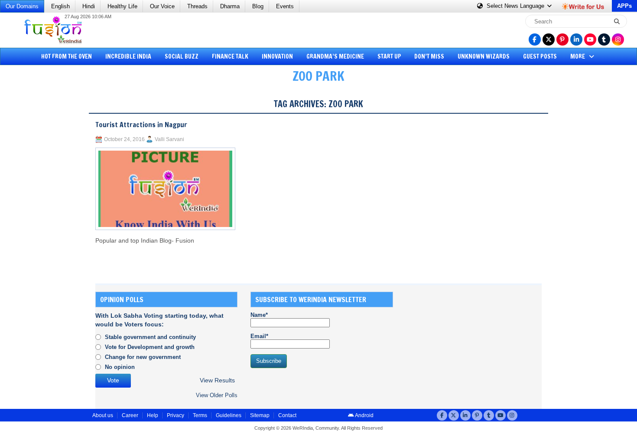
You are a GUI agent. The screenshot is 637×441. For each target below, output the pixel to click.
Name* (259, 315)
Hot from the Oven (66, 56)
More (578, 56)
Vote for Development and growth (150, 347)
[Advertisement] (39, 223)
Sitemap (260, 415)
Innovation (277, 56)
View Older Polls (216, 395)
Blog (257, 6)
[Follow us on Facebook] (535, 39)
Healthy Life (122, 6)
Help (152, 415)
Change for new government (143, 357)
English (60, 6)
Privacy (175, 415)
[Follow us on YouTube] (590, 39)
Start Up (389, 56)
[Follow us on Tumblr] (604, 39)
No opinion (120, 367)
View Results (217, 380)
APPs (624, 6)
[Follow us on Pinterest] (562, 39)
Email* (259, 336)
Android (364, 415)
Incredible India (128, 56)
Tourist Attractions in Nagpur (141, 124)
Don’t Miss (429, 56)
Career (130, 415)
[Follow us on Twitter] (549, 39)
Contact (287, 415)
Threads (197, 6)
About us (102, 415)
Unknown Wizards (484, 56)
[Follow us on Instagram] (618, 39)
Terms (200, 415)
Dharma (230, 6)
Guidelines (228, 415)
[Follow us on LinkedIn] (576, 39)
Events (285, 6)
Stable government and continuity (150, 337)
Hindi (88, 6)
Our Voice (162, 6)
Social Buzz (181, 56)
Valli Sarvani (169, 139)
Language (516, 6)
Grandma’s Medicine (335, 56)
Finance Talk (230, 56)
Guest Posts (540, 56)
